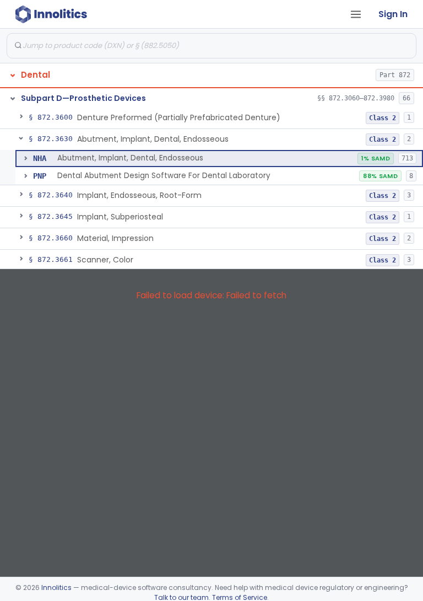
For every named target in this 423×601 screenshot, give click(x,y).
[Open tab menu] (355, 14)
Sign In (393, 14)
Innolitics (56, 587)
